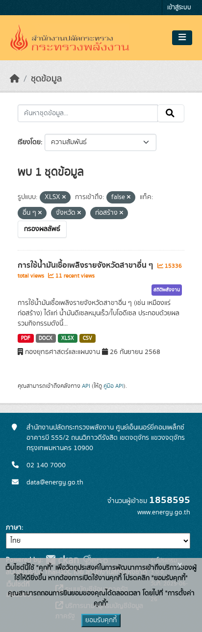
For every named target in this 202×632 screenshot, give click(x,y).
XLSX (67, 338)
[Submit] (170, 113)
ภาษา (14, 527)
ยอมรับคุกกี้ (101, 620)
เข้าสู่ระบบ (179, 7)
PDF (25, 338)
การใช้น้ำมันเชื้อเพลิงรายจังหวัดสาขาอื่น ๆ (86, 265)
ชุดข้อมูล (46, 79)
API (86, 385)
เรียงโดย (29, 142)
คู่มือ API (113, 385)
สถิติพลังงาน (166, 289)
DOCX (45, 338)
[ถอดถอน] (64, 198)
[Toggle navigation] (182, 37)
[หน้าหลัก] (15, 79)
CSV (87, 338)
